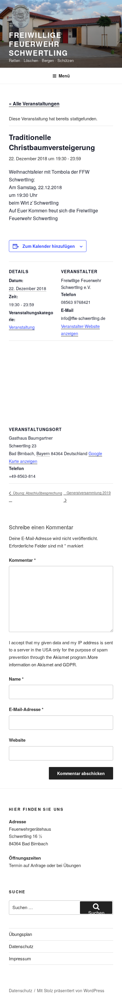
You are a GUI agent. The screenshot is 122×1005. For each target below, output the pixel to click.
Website (17, 740)
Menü (64, 76)
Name (16, 679)
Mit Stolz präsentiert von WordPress (70, 990)
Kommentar (22, 560)
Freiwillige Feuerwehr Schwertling (38, 44)
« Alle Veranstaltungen (34, 103)
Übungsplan (20, 934)
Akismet (61, 657)
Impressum (20, 958)
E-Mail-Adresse (26, 709)
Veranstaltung (22, 327)
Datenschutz (21, 946)
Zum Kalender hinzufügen (49, 246)
